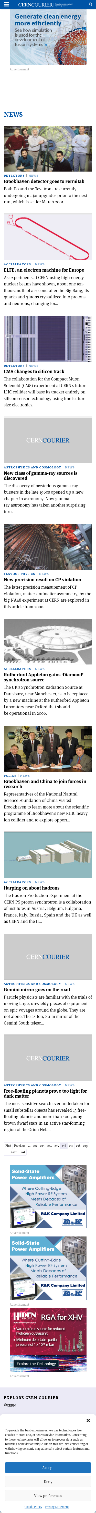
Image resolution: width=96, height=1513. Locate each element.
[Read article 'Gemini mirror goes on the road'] (48, 957)
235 (57, 1146)
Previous (19, 1146)
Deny (48, 1481)
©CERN (10, 1405)
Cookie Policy (33, 1507)
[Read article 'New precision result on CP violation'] (48, 547)
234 (49, 1146)
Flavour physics (19, 574)
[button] (88, 1420)
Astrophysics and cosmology (32, 467)
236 (64, 1146)
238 (78, 1146)
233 (42, 1146)
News (33, 176)
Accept (48, 1467)
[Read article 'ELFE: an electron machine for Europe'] (48, 237)
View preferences (48, 1495)
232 (35, 1146)
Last (22, 1152)
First (8, 1146)
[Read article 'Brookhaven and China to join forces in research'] (48, 749)
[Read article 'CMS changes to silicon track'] (48, 339)
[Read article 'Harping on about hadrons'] (48, 855)
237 (71, 1146)
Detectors (14, 176)
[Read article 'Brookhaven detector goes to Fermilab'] (48, 149)
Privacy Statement (57, 1507)
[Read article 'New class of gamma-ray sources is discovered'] (48, 440)
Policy (10, 776)
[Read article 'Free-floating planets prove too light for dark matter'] (48, 1058)
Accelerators (17, 264)
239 (85, 1146)
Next (13, 1152)
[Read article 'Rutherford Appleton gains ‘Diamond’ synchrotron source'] (48, 642)
